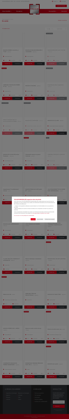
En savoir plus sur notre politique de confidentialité (24, 215)
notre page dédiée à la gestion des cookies (40, 213)
